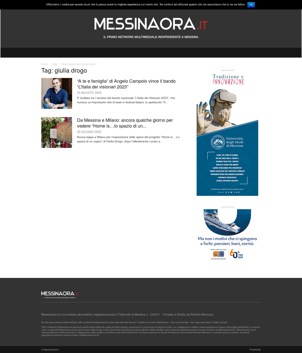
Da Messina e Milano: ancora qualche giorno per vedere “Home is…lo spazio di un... (125, 123)
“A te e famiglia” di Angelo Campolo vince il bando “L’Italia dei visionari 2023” (126, 84)
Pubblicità (255, 349)
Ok (251, 4)
